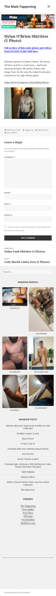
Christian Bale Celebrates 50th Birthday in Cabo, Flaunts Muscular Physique (28, 465)
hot (8, 132)
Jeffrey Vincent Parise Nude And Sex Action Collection (28, 483)
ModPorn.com (28, 523)
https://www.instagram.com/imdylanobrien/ (26, 82)
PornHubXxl (28, 519)
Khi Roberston (28, 489)
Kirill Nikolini (28, 471)
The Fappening (28, 505)
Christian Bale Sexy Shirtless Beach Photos (28, 448)
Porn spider (28, 509)
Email (8, 204)
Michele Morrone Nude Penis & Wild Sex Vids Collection (28, 427)
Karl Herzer (28, 453)
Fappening (29, 130)
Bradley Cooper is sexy (28, 433)
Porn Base (28, 512)
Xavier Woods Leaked (28, 459)
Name (7, 193)
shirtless (13, 132)
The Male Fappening (20, 6)
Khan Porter (28, 438)
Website (8, 215)
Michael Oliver (28, 477)
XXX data (28, 516)
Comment (10, 157)
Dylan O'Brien (43, 130)
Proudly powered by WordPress (17, 592)
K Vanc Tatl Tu (28, 443)
